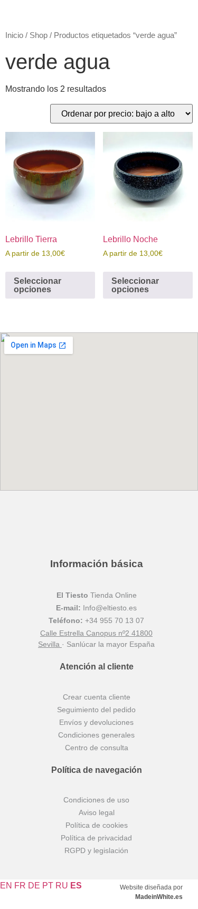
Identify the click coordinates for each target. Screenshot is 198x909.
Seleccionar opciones (37, 285)
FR (20, 885)
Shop (39, 35)
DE (34, 885)
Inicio (14, 35)
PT (47, 885)
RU (61, 885)
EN (6, 885)
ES (76, 885)
